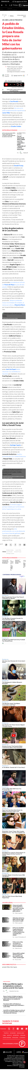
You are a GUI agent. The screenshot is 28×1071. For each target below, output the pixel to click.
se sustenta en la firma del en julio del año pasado (13, 284)
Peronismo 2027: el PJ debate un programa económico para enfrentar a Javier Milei (13, 1005)
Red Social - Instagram (18, 1028)
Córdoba (22, 1035)
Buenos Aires (20, 1033)
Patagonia (15, 1037)
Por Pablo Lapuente (7, 75)
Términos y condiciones (12, 1065)
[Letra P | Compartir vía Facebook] (15, 545)
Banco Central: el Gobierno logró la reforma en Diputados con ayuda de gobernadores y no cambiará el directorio (13, 998)
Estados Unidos (16, 126)
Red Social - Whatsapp (26, 1028)
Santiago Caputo (15, 445)
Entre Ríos (16, 1035)
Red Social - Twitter (9, 1028)
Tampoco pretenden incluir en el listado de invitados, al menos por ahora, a (13, 302)
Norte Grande (7, 1037)
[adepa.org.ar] (18, 1052)
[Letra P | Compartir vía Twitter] (10, 545)
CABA (4, 1035)
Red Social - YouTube (22, 1028)
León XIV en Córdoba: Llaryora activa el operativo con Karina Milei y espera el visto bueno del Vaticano (14, 1011)
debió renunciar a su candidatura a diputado (11, 371)
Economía (13, 1033)
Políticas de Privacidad (21, 1066)
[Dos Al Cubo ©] (7, 1052)
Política (12, 16)
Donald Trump (18, 165)
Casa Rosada (14, 101)
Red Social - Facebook (13, 1028)
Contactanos (3, 1028)
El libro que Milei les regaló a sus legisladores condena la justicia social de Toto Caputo (13, 986)
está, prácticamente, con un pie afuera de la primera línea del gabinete (13, 531)
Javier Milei (6, 113)
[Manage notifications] (24, 1062)
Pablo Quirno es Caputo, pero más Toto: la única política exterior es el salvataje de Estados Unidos (16, 69)
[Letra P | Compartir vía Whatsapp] (6, 545)
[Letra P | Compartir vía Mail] (24, 545)
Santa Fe (9, 1035)
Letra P (5, 15)
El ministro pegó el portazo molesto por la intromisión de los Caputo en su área (13, 507)
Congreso (22, 1037)
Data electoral (12, 9)
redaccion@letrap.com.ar (18, 1064)
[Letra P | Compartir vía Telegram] (20, 545)
